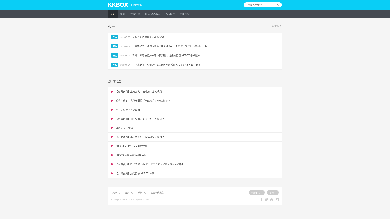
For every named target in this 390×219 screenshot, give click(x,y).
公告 (113, 14)
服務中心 (116, 192)
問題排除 (185, 14)
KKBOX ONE (152, 14)
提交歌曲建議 (157, 192)
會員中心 (129, 192)
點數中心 (142, 192)
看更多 (275, 26)
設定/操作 (170, 14)
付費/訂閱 (135, 14)
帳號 (122, 14)
